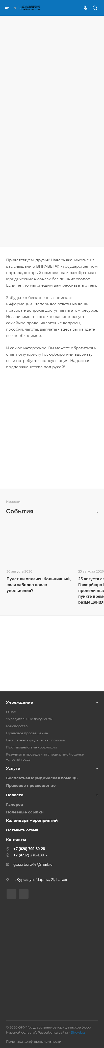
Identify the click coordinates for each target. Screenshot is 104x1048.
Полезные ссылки (25, 812)
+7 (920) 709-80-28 (29, 849)
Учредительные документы (29, 719)
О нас (11, 712)
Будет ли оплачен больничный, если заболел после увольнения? (39, 585)
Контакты (16, 839)
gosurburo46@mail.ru (33, 864)
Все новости (96, 511)
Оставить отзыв (22, 830)
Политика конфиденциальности (33, 1041)
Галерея (14, 804)
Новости (14, 794)
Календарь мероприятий (32, 820)
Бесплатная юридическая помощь (35, 740)
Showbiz (78, 1032)
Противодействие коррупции (31, 747)
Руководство (17, 726)
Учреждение (19, 702)
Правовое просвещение (27, 733)
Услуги (13, 768)
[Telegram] (24, 894)
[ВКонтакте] (11, 894)
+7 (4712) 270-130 (28, 855)
